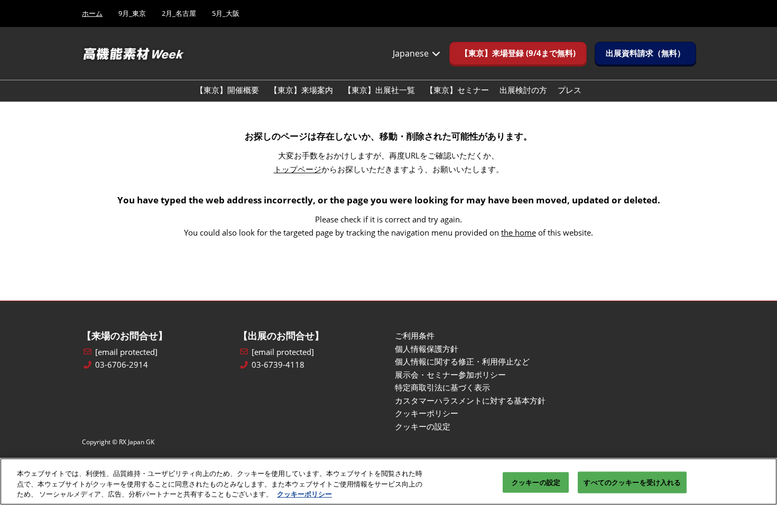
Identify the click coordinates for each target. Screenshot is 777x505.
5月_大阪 (225, 13)
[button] (518, 53)
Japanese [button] (412, 53)
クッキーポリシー (304, 494)
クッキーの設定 (536, 482)
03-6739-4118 (278, 365)
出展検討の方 (523, 90)
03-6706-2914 (121, 365)
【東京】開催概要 (227, 90)
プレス (569, 90)
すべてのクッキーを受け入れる (632, 482)
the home (518, 232)
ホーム (92, 13)
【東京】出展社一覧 (379, 90)
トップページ (297, 169)
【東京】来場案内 (301, 90)
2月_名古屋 (179, 13)
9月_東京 (132, 13)
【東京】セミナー (457, 90)
